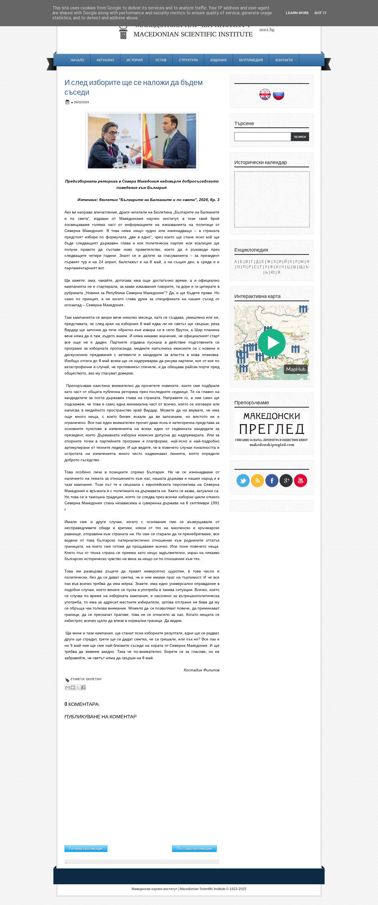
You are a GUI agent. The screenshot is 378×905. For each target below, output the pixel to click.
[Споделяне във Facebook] (83, 687)
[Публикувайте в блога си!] (73, 687)
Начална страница (140, 847)
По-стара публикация (194, 849)
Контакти (284, 60)
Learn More (297, 13)
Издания (218, 60)
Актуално (105, 60)
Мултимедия (251, 60)
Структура (188, 60)
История (134, 60)
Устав (160, 60)
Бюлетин (93, 679)
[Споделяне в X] (78, 687)
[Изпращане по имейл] (67, 687)
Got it (320, 13)
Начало (77, 60)
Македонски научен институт (154, 889)
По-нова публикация (86, 849)
